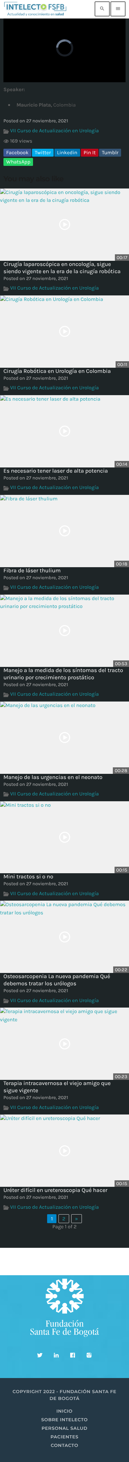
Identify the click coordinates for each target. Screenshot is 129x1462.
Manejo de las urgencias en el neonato (53, 777)
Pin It (90, 152)
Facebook (17, 152)
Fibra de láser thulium (32, 571)
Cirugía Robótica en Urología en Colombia (57, 371)
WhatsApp (18, 162)
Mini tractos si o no (28, 877)
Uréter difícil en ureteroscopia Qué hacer (55, 1190)
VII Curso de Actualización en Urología (54, 130)
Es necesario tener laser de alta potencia (55, 471)
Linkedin (67, 152)
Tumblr (110, 152)
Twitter (43, 152)
